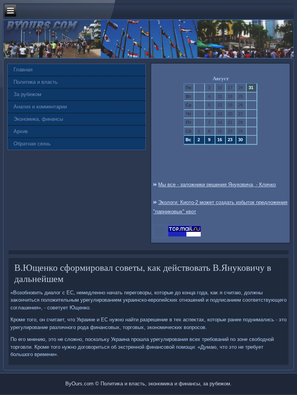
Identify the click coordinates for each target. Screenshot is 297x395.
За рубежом (27, 94)
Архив (21, 131)
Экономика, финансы (38, 119)
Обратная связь (32, 144)
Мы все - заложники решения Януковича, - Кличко (217, 184)
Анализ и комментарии (40, 107)
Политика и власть (36, 82)
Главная (23, 70)
